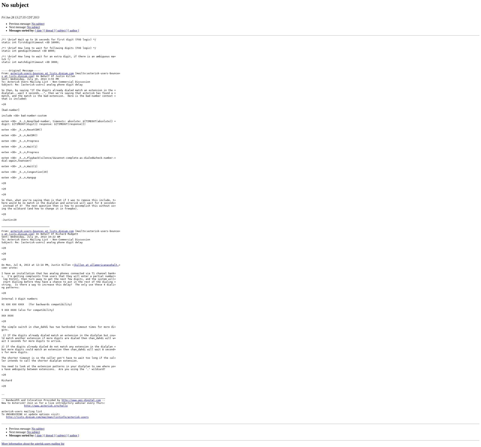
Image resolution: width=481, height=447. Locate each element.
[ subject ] (61, 30)
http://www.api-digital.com (81, 400)
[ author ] (73, 30)
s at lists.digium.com (17, 76)
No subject (38, 23)
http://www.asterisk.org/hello (46, 405)
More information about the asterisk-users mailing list (33, 443)
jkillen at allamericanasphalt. (96, 265)
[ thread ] (49, 30)
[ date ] (39, 30)
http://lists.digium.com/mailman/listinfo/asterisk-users (47, 417)
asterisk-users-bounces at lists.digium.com (42, 73)
